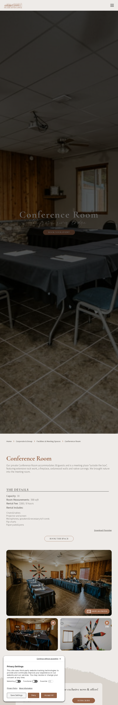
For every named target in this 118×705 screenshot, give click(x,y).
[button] (112, 5)
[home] (13, 5)
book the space (59, 538)
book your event (59, 232)
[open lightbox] (59, 583)
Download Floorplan (103, 530)
